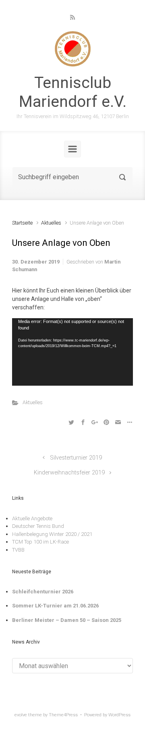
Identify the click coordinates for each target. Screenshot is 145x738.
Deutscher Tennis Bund (38, 526)
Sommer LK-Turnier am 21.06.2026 (55, 606)
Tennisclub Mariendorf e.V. (72, 92)
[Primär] (72, 149)
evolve (20, 715)
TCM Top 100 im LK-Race (40, 542)
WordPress (119, 715)
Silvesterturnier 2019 (76, 457)
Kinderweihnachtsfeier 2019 (69, 472)
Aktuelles (51, 223)
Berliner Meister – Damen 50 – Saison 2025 (66, 620)
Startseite (22, 223)
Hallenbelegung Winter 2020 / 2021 (52, 534)
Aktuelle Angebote (32, 518)
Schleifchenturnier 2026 (42, 592)
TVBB (18, 550)
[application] (72, 352)
